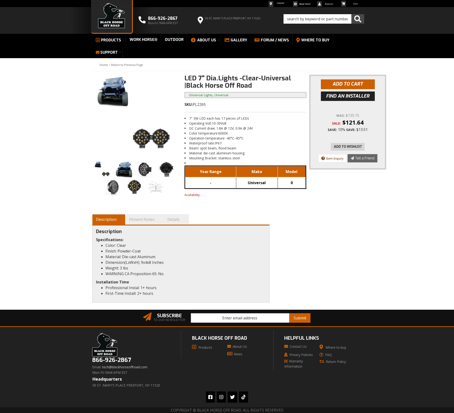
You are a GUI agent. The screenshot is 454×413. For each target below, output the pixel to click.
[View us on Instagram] (221, 397)
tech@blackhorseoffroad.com (124, 367)
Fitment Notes (141, 219)
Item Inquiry (335, 158)
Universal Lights (201, 95)
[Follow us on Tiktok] (243, 397)
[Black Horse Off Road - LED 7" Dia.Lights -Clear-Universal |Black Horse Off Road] (134, 116)
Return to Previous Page (127, 65)
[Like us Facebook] (210, 397)
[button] (324, 19)
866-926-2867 (111, 360)
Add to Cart (347, 84)
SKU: (188, 104)
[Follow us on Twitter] (232, 397)
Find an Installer (348, 96)
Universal (221, 95)
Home (104, 65)
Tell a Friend (364, 158)
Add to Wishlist (348, 146)
